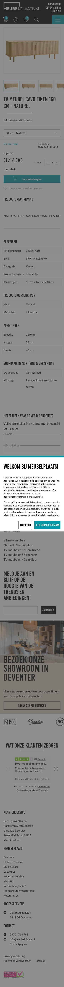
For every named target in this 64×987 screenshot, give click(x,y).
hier (56, 515)
